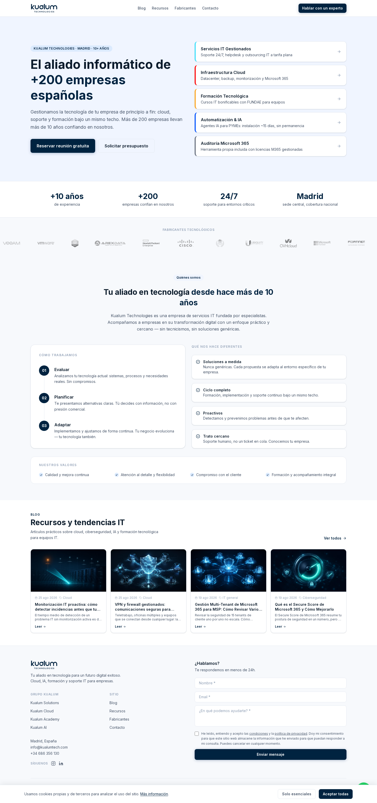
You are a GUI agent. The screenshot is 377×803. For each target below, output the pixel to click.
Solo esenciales (296, 794)
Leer (38, 626)
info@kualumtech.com (49, 747)
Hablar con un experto (322, 8)
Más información (154, 794)
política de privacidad (291, 733)
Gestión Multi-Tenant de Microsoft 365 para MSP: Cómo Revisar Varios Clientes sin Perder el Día (228, 609)
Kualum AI (39, 727)
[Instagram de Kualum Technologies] (53, 763)
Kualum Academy (45, 719)
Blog (142, 8)
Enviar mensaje (270, 754)
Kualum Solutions (45, 703)
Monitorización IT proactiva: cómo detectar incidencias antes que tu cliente (66, 609)
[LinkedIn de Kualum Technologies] (61, 763)
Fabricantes (185, 8)
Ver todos (332, 538)
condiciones (258, 733)
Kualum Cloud (42, 711)
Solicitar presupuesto (126, 145)
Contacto (210, 8)
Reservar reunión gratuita (63, 145)
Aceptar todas (336, 794)
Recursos (160, 8)
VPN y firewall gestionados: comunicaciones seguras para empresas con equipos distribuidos (147, 609)
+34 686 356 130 (45, 753)
